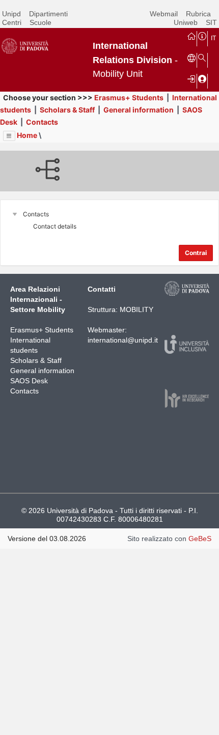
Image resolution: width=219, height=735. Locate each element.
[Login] (191, 78)
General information (138, 109)
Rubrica (198, 14)
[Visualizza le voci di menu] (9, 136)
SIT (211, 22)
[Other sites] (191, 57)
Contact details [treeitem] (54, 226)
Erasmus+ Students (128, 97)
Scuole (40, 22)
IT (213, 38)
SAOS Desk (29, 381)
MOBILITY (136, 309)
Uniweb (186, 22)
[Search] (202, 57)
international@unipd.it (123, 340)
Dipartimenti (48, 14)
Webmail (164, 14)
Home (27, 135)
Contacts (42, 122)
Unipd (11, 14)
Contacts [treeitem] (36, 214)
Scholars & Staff (67, 109)
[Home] (191, 35)
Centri (11, 22)
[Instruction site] (202, 35)
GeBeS (199, 538)
